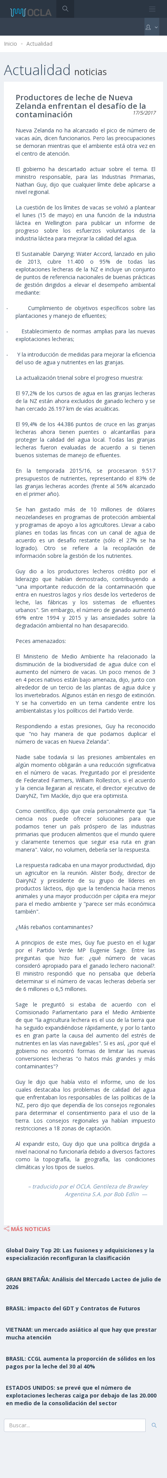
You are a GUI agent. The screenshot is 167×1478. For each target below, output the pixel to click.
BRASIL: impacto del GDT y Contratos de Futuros (73, 1308)
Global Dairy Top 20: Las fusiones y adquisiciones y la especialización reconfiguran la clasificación (80, 1254)
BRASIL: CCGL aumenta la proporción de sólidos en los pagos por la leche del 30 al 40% (80, 1362)
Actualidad (39, 43)
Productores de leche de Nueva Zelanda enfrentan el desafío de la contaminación (81, 106)
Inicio (10, 43)
